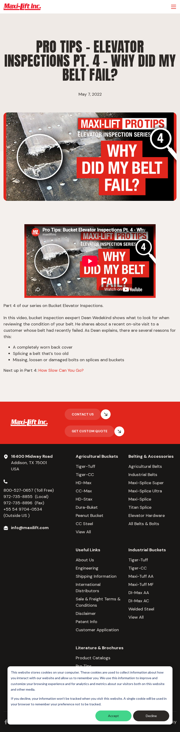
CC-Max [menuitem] (84, 491)
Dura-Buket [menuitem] (87, 507)
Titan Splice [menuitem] (139, 507)
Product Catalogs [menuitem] (93, 658)
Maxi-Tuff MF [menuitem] (141, 584)
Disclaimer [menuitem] (86, 613)
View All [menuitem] (83, 532)
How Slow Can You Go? (61, 370)
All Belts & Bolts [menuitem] (143, 523)
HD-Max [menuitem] (83, 483)
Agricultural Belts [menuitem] (145, 466)
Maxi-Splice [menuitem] (139, 499)
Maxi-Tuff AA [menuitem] (141, 576)
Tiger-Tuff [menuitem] (85, 466)
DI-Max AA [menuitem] (138, 592)
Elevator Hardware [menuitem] (146, 515)
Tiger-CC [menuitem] (85, 474)
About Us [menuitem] (85, 560)
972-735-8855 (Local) (26, 496)
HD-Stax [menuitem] (84, 499)
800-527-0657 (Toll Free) (29, 490)
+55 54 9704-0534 (23, 509)
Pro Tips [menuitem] (84, 666)
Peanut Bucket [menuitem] (89, 515)
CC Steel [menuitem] (84, 523)
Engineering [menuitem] (87, 568)
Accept (113, 716)
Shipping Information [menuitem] (96, 576)
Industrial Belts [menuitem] (142, 474)
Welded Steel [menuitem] (141, 609)
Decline (151, 716)
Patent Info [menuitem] (86, 621)
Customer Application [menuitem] (97, 630)
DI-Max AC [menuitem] (138, 601)
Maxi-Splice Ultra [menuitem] (145, 491)
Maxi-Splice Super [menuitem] (146, 483)
